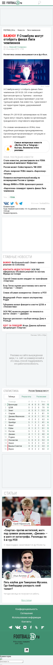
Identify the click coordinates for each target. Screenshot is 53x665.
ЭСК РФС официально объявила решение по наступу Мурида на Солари (24, 271)
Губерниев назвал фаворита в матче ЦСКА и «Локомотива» (24, 305)
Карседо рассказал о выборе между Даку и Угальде (24, 319)
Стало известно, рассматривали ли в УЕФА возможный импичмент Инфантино (24, 161)
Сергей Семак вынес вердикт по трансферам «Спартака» (25, 279)
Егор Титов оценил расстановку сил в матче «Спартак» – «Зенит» (24, 286)
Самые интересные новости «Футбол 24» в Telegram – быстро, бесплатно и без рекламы (28, 146)
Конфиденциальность (26, 609)
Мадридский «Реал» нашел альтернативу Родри (23, 298)
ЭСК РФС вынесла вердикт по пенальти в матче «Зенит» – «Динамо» (23, 312)
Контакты (26, 621)
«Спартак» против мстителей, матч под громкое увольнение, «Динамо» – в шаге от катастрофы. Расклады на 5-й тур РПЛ (25, 535)
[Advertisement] (26, 17)
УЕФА (12, 197)
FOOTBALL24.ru (14, 3)
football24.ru (44, 203)
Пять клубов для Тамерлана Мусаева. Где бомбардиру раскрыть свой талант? (26, 585)
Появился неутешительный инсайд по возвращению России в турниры (22, 179)
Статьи (10, 493)
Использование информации (26, 617)
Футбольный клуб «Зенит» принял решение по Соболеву (23, 263)
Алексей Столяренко (17, 47)
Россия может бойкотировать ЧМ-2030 (22, 167)
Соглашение (26, 613)
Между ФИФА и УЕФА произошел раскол (23, 184)
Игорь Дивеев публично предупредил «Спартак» (24, 326)
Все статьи (26, 600)
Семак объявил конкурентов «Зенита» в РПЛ (24, 292)
